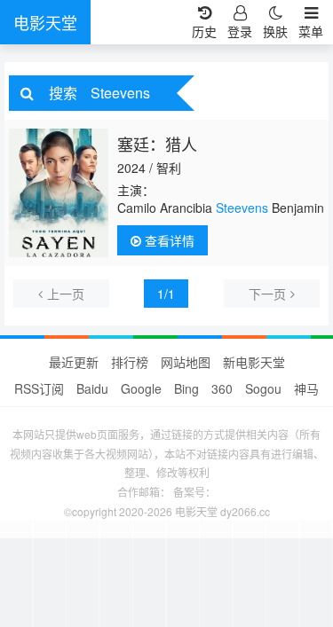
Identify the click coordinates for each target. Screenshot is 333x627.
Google (141, 388)
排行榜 (129, 362)
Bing (186, 388)
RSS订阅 (39, 388)
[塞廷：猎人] (58, 193)
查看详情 (167, 240)
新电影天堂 (254, 362)
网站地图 (185, 362)
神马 (306, 388)
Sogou (263, 388)
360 (222, 388)
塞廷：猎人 (157, 143)
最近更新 (74, 362)
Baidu (92, 388)
